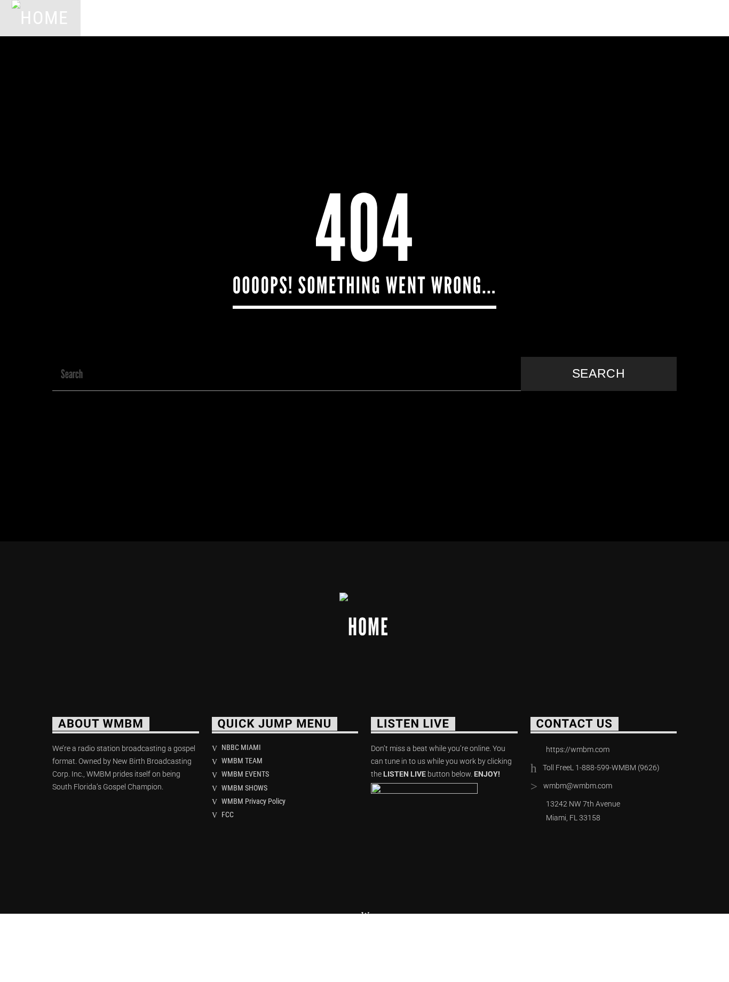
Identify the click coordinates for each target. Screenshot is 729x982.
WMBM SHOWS (244, 788)
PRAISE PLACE (262, 18)
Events (335, 18)
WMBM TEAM (242, 760)
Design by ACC (219, 944)
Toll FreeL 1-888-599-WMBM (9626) (601, 767)
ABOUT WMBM (176, 18)
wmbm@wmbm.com (577, 785)
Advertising (406, 18)
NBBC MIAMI (241, 747)
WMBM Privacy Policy (253, 801)
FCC (227, 814)
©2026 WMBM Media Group (116, 944)
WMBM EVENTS (245, 774)
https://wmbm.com (577, 749)
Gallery (479, 18)
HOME (108, 18)
